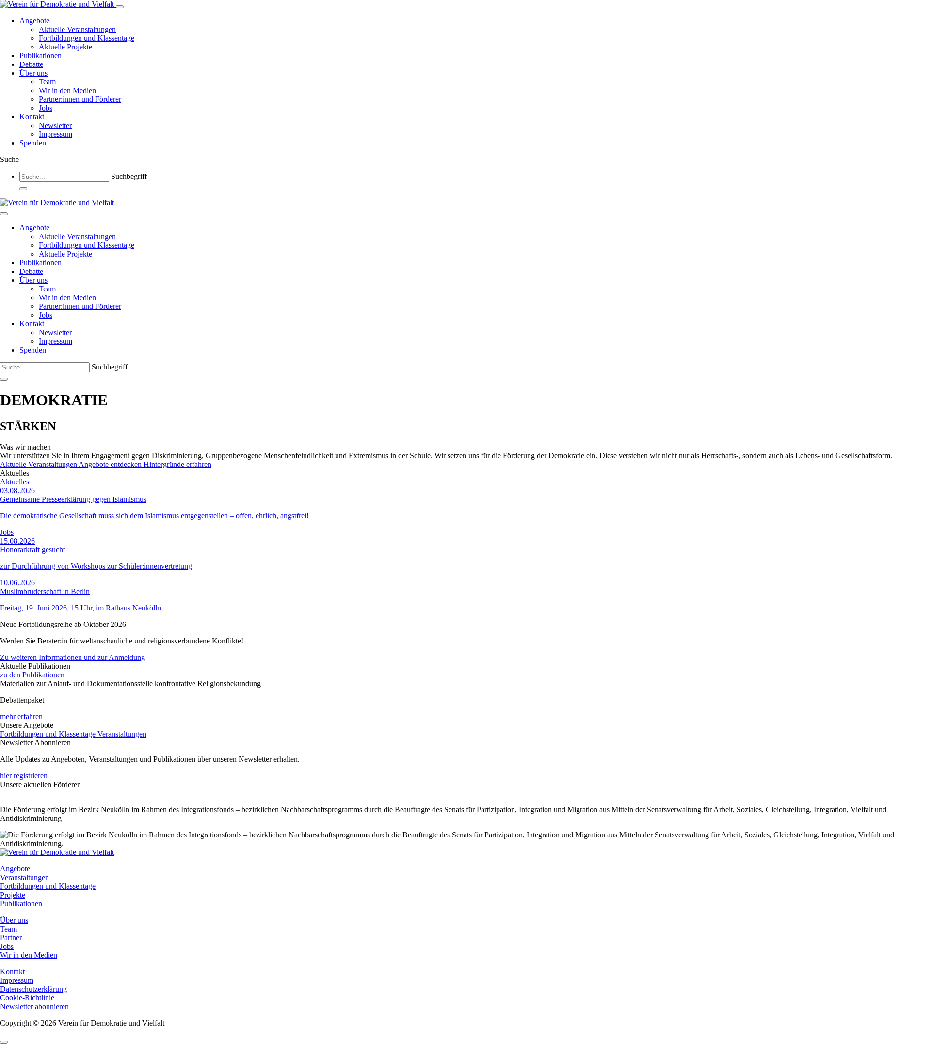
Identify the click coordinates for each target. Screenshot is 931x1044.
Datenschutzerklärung (33, 989)
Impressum (55, 134)
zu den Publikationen (32, 675)
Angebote (34, 20)
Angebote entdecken (111, 464)
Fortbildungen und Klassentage (86, 38)
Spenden (32, 143)
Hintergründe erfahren (177, 464)
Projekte (12, 895)
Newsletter (55, 125)
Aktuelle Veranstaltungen (77, 29)
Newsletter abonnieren (34, 1006)
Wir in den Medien (67, 90)
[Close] (4, 213)
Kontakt (31, 116)
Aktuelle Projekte (65, 47)
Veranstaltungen (121, 734)
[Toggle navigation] (120, 6)
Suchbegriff (129, 176)
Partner (11, 937)
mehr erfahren (21, 716)
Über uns (33, 73)
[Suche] (23, 188)
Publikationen (40, 55)
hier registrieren (24, 775)
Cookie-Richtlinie (27, 998)
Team (47, 82)
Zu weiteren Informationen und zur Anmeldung (72, 657)
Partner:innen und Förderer (80, 99)
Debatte (31, 64)
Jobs (45, 108)
